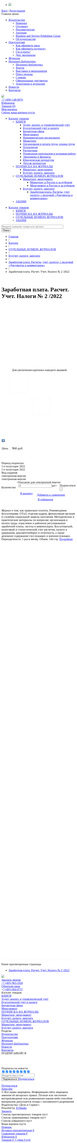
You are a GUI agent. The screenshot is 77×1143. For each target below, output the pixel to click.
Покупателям (17, 42)
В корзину (26, 493)
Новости (14, 86)
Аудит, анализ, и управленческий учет (46, 124)
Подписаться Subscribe (9, 1087)
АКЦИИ (21, 201)
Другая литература (34, 163)
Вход (4, 10)
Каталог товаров (19, 118)
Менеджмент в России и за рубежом (52, 185)
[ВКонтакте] (3, 440)
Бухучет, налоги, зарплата (38, 172)
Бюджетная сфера (33, 131)
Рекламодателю (25, 29)
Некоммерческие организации (41, 137)
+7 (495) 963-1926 (12, 983)
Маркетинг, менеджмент (38, 169)
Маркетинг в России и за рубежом (51, 182)
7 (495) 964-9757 (13, 989)
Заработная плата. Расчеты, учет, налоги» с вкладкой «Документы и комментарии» (51, 195)
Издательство (17, 19)
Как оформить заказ (28, 45)
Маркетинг (30, 140)
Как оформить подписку (31, 48)
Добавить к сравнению (51, 494)
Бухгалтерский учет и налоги (41, 128)
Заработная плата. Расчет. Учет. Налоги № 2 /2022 (39, 970)
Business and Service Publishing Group (38, 35)
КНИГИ (21, 121)
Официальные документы (32, 80)
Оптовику (22, 26)
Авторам (21, 32)
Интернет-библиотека (29, 64)
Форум (20, 67)
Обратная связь (10, 986)
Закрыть (6, 1111)
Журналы (14, 58)
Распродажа (30, 150)
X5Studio (21, 1107)
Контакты (15, 90)
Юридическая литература (38, 159)
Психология (30, 147)
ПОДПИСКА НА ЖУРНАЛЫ (34, 166)
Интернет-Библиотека (22, 61)
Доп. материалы (25, 55)
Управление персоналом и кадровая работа (49, 153)
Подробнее (66, 539)
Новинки (21, 23)
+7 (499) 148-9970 (12, 99)
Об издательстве (26, 39)
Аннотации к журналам (30, 83)
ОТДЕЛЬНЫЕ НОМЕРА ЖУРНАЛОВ (39, 175)
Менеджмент (31, 134)
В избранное (45, 499)
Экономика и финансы (37, 156)
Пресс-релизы (24, 74)
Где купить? (23, 51)
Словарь (21, 77)
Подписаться (26, 1078)
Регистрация (17, 10)
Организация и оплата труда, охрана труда (49, 144)
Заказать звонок (11, 979)
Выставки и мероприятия (31, 71)
